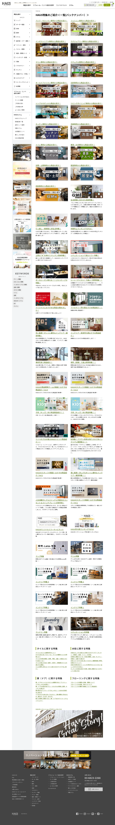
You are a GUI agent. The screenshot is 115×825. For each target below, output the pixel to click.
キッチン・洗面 (35, 792)
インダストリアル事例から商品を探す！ (51, 41)
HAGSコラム (69, 775)
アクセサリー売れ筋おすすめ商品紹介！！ (87, 307)
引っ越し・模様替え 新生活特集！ (48, 228)
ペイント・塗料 (35, 799)
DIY (14, 303)
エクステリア (35, 803)
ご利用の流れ (19, 103)
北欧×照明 (17, 287)
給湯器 (33, 805)
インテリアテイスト (73, 790)
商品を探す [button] (17, 14)
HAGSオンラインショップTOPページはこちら (49, 709)
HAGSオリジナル (18, 301)
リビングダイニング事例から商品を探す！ (87, 103)
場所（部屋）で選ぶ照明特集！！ (83, 362)
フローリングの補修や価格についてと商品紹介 (84, 686)
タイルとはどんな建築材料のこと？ (46, 652)
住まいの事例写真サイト (18, 799)
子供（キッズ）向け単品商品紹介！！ (50, 412)
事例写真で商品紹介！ (44, 362)
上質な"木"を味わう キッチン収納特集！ (51, 255)
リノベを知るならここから (74, 783)
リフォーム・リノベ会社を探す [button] (20, 92)
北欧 (15, 295)
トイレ (15, 293)
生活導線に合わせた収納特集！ (82, 200)
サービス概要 (19, 100)
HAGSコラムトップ (21, 118)
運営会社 (14, 787)
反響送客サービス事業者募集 (19, 796)
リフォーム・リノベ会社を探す (43, 5)
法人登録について (16, 794)
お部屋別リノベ (19, 131)
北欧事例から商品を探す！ (81, 82)
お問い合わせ (15, 789)
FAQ (13, 777)
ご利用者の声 (19, 107)
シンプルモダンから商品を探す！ (48, 103)
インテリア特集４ (42, 582)
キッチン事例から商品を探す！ (47, 124)
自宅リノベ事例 (19, 125)
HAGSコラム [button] (18, 115)
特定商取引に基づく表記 (18, 780)
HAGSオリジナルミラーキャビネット (50, 529)
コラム (71, 5)
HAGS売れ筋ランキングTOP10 (82, 529)
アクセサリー (35, 790)
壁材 (33, 783)
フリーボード (35, 777)
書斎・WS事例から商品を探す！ (83, 144)
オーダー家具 (35, 779)
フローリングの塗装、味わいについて (81, 684)
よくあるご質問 (19, 110)
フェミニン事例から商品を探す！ (83, 20)
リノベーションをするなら (22, 97)
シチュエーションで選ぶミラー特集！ (85, 255)
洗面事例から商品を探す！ (81, 124)
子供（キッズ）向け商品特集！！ (83, 412)
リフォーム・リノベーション (57, 777)
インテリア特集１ (77, 607)
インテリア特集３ (77, 582)
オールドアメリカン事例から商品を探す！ (52, 82)
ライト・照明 (35, 794)
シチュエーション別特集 (80, 632)
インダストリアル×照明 (20, 284)
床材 (33, 781)
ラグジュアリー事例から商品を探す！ (85, 41)
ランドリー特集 (41, 632)
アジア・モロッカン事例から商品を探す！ (52, 20)
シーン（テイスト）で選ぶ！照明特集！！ (86, 280)
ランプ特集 (40, 556)
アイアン (16, 306)
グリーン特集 (17, 279)
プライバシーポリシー (17, 782)
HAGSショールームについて (19, 792)
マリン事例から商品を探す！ (47, 62)
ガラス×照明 (17, 290)
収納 (33, 788)
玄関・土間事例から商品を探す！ (48, 165)
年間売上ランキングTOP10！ (82, 228)
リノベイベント (61, 5)
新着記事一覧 (19, 122)
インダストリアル (18, 298)
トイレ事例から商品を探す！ (47, 144)
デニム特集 (75, 556)
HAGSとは (14, 775)
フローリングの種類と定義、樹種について (83, 682)
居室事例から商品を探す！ (81, 165)
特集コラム (18, 128)
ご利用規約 (15, 784)
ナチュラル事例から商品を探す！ (83, 62)
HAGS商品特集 (19, 138)
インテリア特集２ (42, 607)
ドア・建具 (34, 786)
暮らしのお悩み (19, 135)
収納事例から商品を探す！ (46, 186)
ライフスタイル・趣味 (73, 786)
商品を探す (27, 5)
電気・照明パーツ (36, 797)
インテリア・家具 (36, 801)
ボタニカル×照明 (18, 282)
